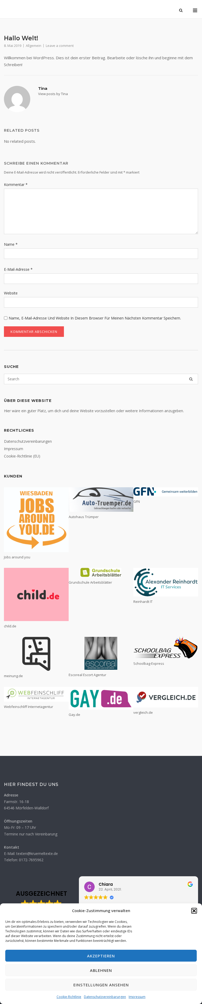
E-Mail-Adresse (18, 269)
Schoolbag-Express (148, 663)
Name (11, 244)
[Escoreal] (101, 653)
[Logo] (36, 654)
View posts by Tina (53, 93)
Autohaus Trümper (84, 516)
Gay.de (74, 714)
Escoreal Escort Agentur (87, 674)
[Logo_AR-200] (165, 582)
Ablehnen (101, 970)
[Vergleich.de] (165, 697)
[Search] (191, 379)
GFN (136, 501)
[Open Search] (181, 10)
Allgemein (33, 45)
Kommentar (16, 184)
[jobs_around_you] (36, 519)
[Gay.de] (101, 698)
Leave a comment (60, 45)
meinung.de (13, 675)
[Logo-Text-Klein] (165, 647)
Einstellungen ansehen (101, 984)
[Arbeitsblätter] (101, 572)
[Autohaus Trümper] (101, 499)
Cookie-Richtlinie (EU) (22, 456)
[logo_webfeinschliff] (36, 694)
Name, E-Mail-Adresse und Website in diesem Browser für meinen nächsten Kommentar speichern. (95, 318)
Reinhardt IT (143, 601)
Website (11, 293)
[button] (194, 910)
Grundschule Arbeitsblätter (90, 582)
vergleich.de (143, 712)
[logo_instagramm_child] (36, 594)
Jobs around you (17, 557)
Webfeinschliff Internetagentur (28, 706)
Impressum (137, 997)
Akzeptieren (101, 955)
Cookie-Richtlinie (69, 997)
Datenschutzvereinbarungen (105, 997)
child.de (10, 626)
